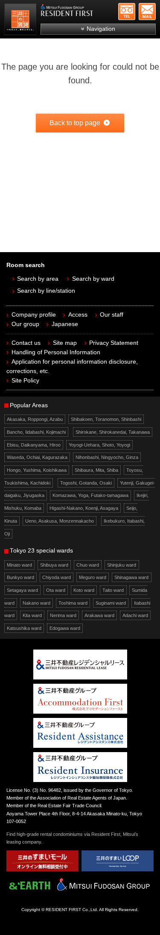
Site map (65, 343)
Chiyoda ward (56, 577)
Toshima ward (72, 603)
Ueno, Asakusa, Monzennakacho (59, 520)
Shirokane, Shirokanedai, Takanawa (113, 432)
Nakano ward (36, 603)
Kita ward (32, 615)
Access (77, 315)
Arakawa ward (99, 615)
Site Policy (25, 380)
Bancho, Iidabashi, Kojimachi (36, 432)
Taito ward (113, 590)
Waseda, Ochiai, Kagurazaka (37, 457)
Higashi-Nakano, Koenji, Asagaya (83, 508)
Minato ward (19, 564)
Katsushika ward (24, 628)
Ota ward (55, 590)
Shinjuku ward (121, 564)
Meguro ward (92, 577)
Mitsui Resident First (21, 20)
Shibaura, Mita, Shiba (96, 470)
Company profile (34, 315)
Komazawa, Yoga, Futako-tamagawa (90, 495)
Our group (25, 324)
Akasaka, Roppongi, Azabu (35, 419)
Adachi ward (135, 615)
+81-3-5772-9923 (126, 11)
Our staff (111, 315)
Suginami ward (111, 603)
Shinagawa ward (131, 577)
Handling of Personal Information (56, 352)
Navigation (101, 29)
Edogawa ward (64, 628)
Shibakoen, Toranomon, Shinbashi (106, 419)
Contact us (26, 343)
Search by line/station (46, 291)
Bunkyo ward (20, 577)
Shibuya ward (54, 564)
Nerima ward (63, 615)
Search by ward (93, 279)
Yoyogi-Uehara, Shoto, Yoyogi (99, 444)
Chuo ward (87, 564)
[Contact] (147, 11)
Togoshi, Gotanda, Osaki (86, 482)
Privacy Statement (113, 343)
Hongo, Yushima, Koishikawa (37, 470)
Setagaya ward (22, 590)
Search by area (37, 279)
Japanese (65, 324)
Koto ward (83, 590)
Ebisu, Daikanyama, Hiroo (34, 444)
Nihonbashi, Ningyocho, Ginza (107, 457)
